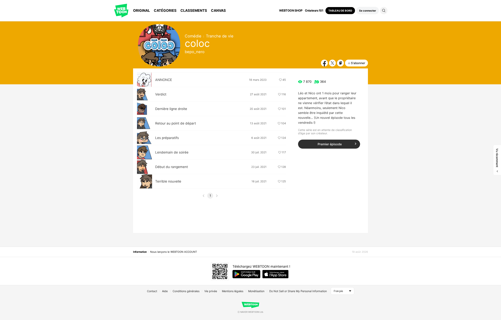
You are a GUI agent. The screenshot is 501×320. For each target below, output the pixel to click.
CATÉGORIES (165, 10)
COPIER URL (340, 63)
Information (140, 251)
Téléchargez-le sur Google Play (246, 274)
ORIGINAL (141, 10)
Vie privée (210, 291)
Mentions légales (232, 291)
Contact (152, 291)
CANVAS (218, 10)
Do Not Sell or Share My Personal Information (298, 291)
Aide (165, 291)
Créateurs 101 (314, 10)
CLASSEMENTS (193, 10)
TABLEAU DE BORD (340, 10)
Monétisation (256, 291)
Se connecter (367, 10)
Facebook (324, 63)
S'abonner (358, 63)
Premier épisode (330, 144)
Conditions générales (186, 291)
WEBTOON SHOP (291, 10)
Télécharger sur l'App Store (275, 274)
